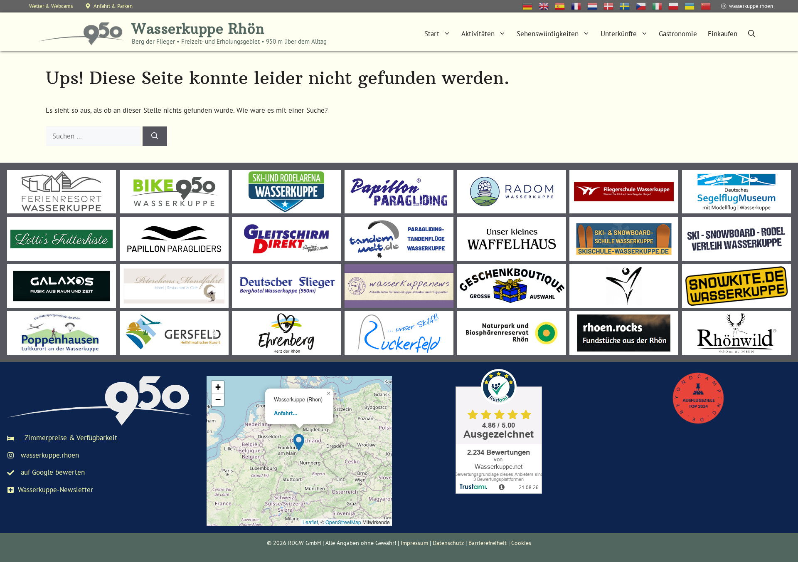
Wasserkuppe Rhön (198, 28)
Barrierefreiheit (487, 543)
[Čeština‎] (644, 5)
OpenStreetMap (343, 521)
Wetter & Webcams (51, 6)
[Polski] (676, 5)
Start (431, 33)
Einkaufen (722, 33)
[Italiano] (660, 5)
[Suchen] (155, 136)
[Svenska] (628, 5)
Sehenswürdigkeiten (548, 33)
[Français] (579, 5)
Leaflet (310, 521)
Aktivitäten (478, 33)
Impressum (414, 543)
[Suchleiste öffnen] (752, 33)
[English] (547, 5)
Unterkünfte (619, 33)
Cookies (521, 543)
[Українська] (693, 5)
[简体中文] (709, 5)
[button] (299, 441)
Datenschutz (448, 543)
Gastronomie (678, 33)
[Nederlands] (595, 5)
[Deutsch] (530, 5)
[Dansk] (611, 5)
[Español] (563, 5)
